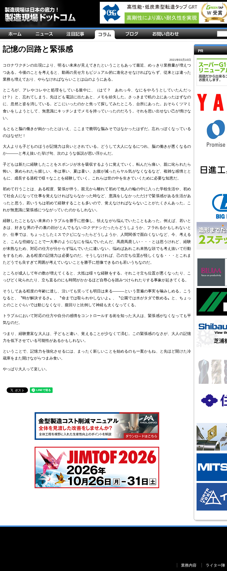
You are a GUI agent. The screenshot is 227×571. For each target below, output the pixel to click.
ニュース (45, 35)
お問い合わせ (167, 35)
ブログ (133, 35)
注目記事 (76, 35)
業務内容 (215, 4)
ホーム (16, 35)
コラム (106, 35)
